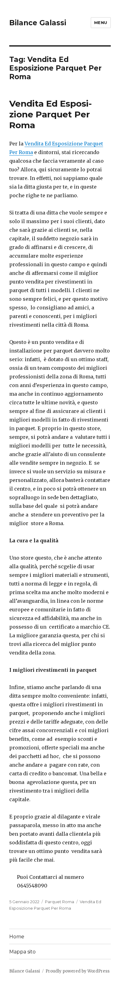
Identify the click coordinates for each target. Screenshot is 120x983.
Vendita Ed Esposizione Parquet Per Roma (50, 114)
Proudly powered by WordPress (78, 971)
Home (16, 937)
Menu (100, 22)
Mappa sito (22, 952)
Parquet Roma (59, 901)
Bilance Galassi (37, 22)
